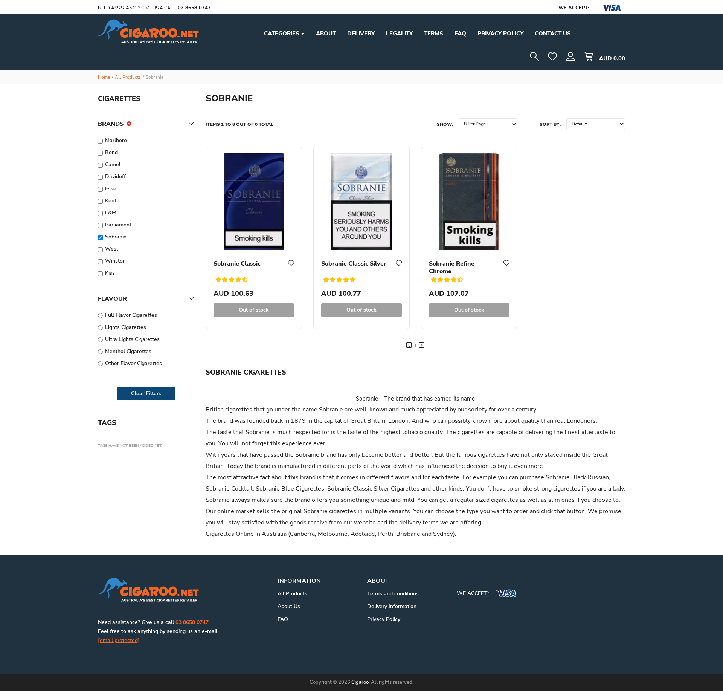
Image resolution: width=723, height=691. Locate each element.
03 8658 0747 (194, 8)
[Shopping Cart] (588, 56)
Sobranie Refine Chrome (451, 267)
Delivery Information (391, 606)
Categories (282, 33)
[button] (570, 56)
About (326, 33)
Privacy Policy (383, 619)
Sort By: (550, 124)
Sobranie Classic (237, 264)
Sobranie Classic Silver (353, 264)
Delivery (361, 33)
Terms (433, 33)
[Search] (534, 56)
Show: (445, 124)
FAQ (460, 33)
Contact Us (553, 33)
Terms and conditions (393, 593)
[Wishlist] (552, 56)
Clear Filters (146, 393)
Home (104, 77)
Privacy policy (500, 33)
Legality (399, 33)
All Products (128, 77)
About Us (289, 606)
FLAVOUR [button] (112, 299)
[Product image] (254, 199)
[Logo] (148, 31)
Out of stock (254, 309)
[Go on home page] (148, 589)
